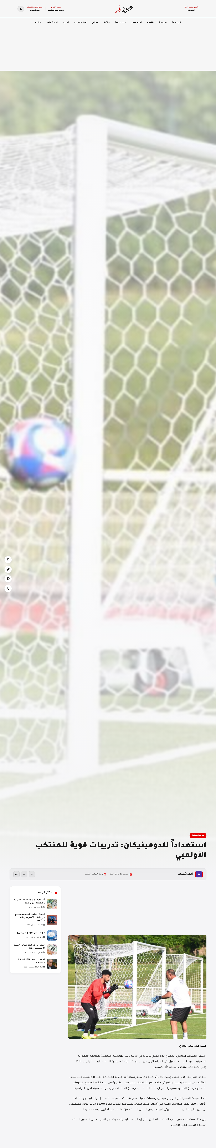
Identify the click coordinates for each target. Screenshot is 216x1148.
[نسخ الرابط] (16, 874)
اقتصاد (150, 22)
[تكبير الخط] (32, 874)
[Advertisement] (128, 47)
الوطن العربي (80, 22)
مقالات (38, 22)
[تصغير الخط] (24, 874)
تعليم (66, 22)
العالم (95, 22)
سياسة (163, 22)
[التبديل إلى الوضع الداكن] (20, 9)
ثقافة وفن (52, 22)
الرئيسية (176, 22)
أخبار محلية (120, 22)
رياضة (107, 22)
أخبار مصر (137, 22)
